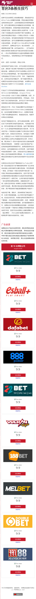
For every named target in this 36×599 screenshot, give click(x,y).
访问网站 (18, 276)
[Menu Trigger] (31, 3)
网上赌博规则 (28, 154)
